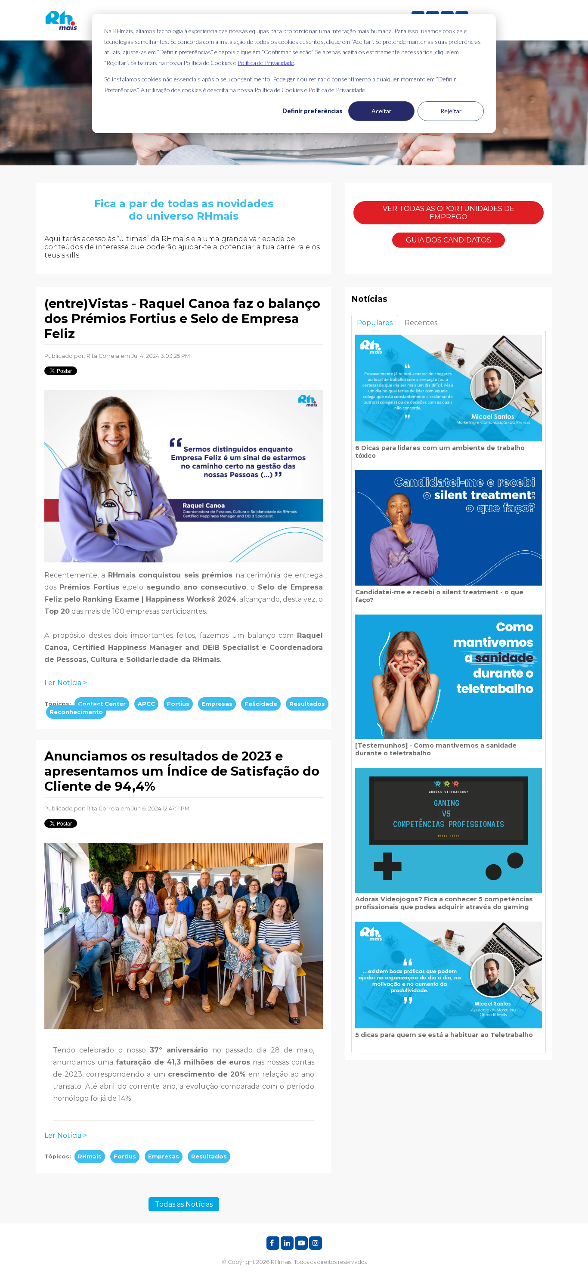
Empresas (216, 704)
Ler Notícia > (65, 683)
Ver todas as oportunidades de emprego (448, 213)
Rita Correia (103, 356)
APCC (146, 704)
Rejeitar (450, 111)
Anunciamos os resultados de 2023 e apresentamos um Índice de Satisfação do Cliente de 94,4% (181, 771)
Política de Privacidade (266, 62)
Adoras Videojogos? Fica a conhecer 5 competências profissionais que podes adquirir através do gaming (444, 903)
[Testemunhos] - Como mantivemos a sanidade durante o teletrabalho (436, 749)
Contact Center (102, 704)
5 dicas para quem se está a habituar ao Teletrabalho (444, 1035)
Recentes (421, 323)
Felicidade (260, 704)
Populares (375, 323)
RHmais (90, 1156)
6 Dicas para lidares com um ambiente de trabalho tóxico (440, 451)
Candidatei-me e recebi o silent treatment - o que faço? (439, 596)
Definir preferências (312, 111)
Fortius (178, 704)
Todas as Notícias (184, 1204)
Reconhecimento (76, 712)
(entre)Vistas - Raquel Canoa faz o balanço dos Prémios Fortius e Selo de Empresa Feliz (182, 318)
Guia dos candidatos (448, 240)
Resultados (307, 704)
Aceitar (381, 111)
